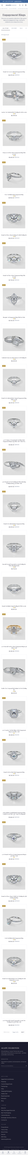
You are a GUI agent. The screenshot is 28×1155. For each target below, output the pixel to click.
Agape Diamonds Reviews (7, 1080)
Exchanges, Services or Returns (8, 1119)
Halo (21, 29)
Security (3, 1135)
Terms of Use (4, 1131)
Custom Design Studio (6, 1085)
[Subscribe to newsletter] (26, 1067)
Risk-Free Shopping (6, 1114)
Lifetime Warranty (5, 1116)
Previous (7, 1033)
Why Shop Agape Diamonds (8, 1111)
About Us (3, 1109)
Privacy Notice (4, 1128)
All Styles (6, 29)
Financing (3, 1083)
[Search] (19, 6)
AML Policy (3, 1138)
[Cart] (25, 6)
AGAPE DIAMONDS (10, 1049)
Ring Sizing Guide (5, 1097)
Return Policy (4, 1133)
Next (22, 1033)
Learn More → (20, 2)
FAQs (2, 1090)
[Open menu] (2, 6)
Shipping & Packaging (6, 1092)
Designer (14, 29)
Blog (2, 1102)
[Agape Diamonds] (11, 7)
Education (3, 1099)
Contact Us (4, 1121)
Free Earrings (4, 1087)
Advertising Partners (6, 1140)
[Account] (22, 6)
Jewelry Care (4, 1095)
